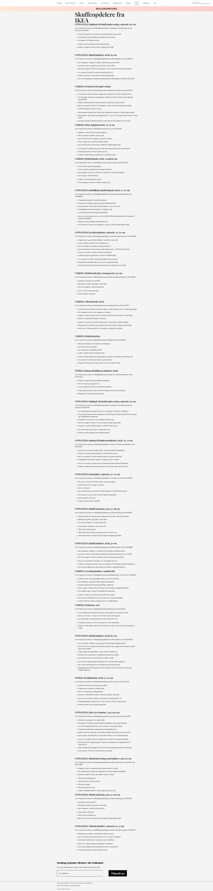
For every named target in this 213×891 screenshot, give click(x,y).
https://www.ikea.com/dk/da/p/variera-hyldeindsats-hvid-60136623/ (103, 163)
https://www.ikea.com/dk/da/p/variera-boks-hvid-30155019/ (100, 129)
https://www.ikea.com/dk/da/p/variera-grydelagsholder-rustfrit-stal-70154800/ (107, 575)
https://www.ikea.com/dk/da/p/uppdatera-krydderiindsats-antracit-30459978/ (107, 236)
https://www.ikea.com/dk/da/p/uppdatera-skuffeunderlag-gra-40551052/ (105, 798)
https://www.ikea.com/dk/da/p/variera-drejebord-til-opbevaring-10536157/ (106, 90)
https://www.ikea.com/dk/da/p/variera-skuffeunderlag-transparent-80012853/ (107, 277)
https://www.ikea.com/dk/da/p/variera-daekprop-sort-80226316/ (102, 609)
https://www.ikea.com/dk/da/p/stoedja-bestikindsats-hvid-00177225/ (104, 682)
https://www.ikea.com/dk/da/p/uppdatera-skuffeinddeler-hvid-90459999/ (106, 640)
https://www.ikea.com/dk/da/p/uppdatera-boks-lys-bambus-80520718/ (105, 716)
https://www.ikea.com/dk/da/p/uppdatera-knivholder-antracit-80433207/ (105, 478)
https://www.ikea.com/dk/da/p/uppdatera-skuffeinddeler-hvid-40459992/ (106, 59)
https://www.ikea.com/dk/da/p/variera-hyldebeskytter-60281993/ (102, 340)
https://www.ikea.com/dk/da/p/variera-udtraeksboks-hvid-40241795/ (104, 305)
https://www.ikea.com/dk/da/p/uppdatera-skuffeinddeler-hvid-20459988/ (106, 547)
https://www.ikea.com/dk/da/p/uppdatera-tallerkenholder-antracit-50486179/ (107, 830)
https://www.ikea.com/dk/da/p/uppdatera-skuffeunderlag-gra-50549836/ (105, 513)
